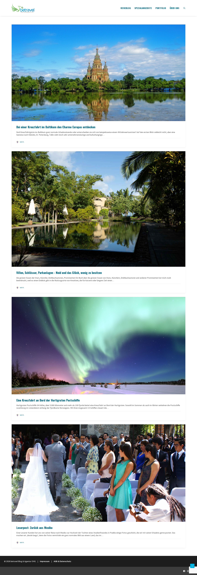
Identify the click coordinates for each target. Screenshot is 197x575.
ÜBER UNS (174, 8)
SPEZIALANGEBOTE (143, 8)
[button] (184, 8)
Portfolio (161, 8)
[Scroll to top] (192, 565)
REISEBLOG (126, 8)
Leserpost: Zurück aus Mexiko (34, 527)
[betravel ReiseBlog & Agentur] (23, 8)
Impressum (44, 561)
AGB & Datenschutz (62, 561)
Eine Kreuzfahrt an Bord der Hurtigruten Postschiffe (48, 400)
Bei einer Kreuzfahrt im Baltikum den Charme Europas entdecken (55, 127)
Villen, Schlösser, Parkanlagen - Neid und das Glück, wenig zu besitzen (59, 272)
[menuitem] (125, 8)
